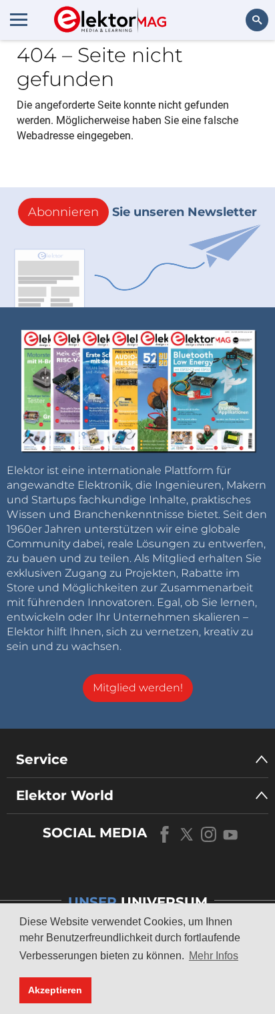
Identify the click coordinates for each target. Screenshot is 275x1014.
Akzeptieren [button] (55, 990)
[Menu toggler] (19, 19)
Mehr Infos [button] (213, 955)
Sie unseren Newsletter (142, 212)
